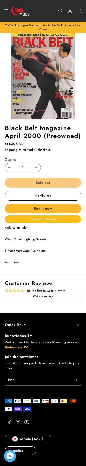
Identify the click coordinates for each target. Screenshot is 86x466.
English (18, 451)
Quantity (11, 159)
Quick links (15, 324)
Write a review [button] (43, 296)
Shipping (11, 149)
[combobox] (60, 13)
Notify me (43, 195)
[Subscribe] (76, 380)
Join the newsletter (22, 356)
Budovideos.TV (19, 335)
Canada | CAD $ (32, 439)
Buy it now (43, 208)
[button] (6, 11)
